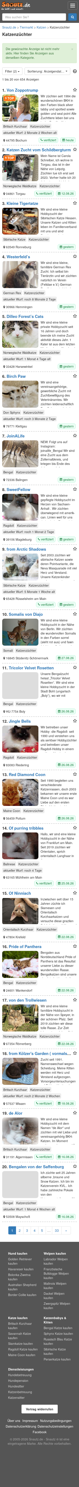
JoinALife (16, 436)
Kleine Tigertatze (22, 203)
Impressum (30, 1420)
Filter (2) (11, 71)
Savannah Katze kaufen (19, 1335)
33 (57, 1230)
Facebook (40, 1432)
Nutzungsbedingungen (56, 1420)
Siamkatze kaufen (20, 1343)
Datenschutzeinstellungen (55, 1426)
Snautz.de (9, 27)
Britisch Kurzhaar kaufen (20, 1325)
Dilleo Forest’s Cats (25, 316)
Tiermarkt (26, 27)
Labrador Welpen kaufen (56, 1261)
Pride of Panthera (25, 946)
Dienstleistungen (21, 1369)
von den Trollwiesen (28, 1000)
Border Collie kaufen (22, 1295)
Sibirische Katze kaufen (55, 1351)
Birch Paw (16, 376)
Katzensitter (16, 1397)
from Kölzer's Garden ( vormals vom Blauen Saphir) (34, 1056)
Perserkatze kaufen (57, 1359)
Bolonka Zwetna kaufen (19, 1277)
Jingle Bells (20, 721)
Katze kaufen (18, 1318)
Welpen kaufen (55, 1253)
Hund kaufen (17, 1253)
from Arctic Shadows (26, 549)
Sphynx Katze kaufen (58, 1333)
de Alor (15, 1113)
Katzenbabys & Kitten (55, 1320)
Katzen (41, 27)
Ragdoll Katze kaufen (23, 1349)
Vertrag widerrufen (39, 1409)
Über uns (13, 1420)
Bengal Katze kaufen (58, 1328)
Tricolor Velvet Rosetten (31, 668)
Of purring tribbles (26, 828)
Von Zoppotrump (22, 90)
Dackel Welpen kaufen (54, 1295)
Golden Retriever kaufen (20, 1261)
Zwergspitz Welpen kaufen (57, 1305)
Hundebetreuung (20, 1375)
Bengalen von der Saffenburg (36, 1167)
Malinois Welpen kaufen (55, 1285)
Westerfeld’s (18, 257)
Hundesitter (16, 1386)
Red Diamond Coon (27, 774)
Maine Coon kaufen (21, 1355)
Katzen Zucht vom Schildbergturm (39, 150)
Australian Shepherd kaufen (22, 1287)
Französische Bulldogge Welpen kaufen (56, 1273)
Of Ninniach (20, 893)
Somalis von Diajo (26, 614)
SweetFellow (18, 489)
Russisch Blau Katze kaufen (58, 1341)
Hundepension (18, 1380)
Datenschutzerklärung (21, 1426)
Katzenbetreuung (20, 1392)
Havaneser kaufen (21, 1269)
